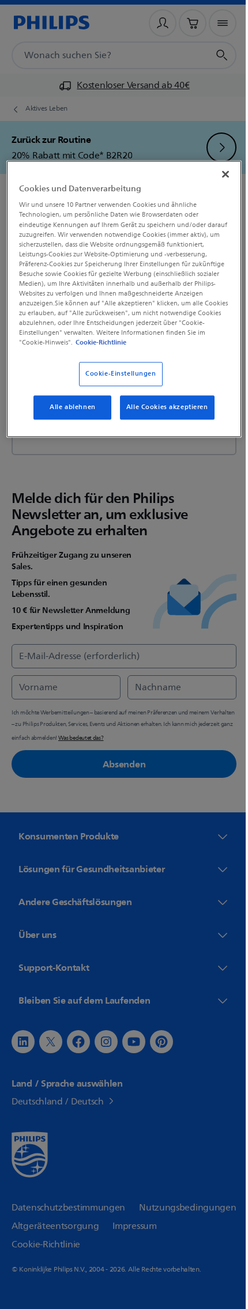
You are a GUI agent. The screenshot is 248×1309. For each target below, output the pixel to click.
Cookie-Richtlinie (74, 351)
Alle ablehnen (68, 416)
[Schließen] (217, 173)
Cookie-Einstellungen (116, 382)
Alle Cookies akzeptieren (163, 416)
